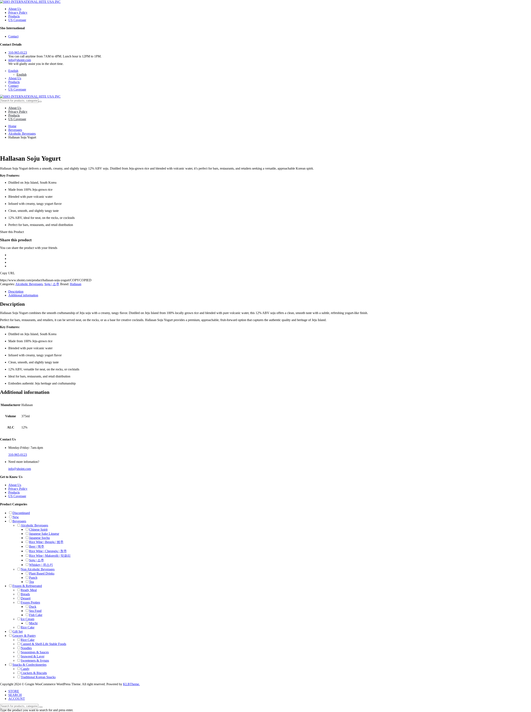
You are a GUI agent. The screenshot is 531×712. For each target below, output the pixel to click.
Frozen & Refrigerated (27, 586)
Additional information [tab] (23, 295)
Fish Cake (35, 615)
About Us (14, 9)
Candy (25, 669)
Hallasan (75, 284)
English (13, 71)
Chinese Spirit (38, 529)
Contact (13, 36)
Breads (25, 594)
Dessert (25, 598)
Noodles (26, 648)
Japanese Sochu (39, 538)
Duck (32, 606)
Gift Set (17, 631)
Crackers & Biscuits (34, 673)
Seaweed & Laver (32, 656)
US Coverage (17, 20)
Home (12, 126)
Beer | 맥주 (36, 546)
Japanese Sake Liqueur (44, 533)
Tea (31, 581)
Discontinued (21, 513)
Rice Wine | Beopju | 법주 (46, 542)
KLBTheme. (131, 684)
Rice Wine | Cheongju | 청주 (48, 551)
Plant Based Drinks (41, 573)
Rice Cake (27, 627)
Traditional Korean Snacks (38, 677)
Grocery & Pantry (24, 635)
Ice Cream (27, 619)
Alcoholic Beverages (22, 133)
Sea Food (35, 611)
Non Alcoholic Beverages (38, 569)
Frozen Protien (30, 602)
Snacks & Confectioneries (29, 664)
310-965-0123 (17, 52)
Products (14, 16)
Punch (33, 577)
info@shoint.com (19, 60)
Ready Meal (29, 590)
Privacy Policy (17, 12)
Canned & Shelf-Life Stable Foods (43, 644)
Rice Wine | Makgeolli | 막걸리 (50, 555)
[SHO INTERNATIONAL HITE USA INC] (30, 2)
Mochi (33, 623)
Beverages (15, 130)
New (15, 517)
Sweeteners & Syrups (35, 660)
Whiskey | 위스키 (41, 564)
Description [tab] (15, 291)
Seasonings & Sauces (35, 652)
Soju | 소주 (51, 284)
